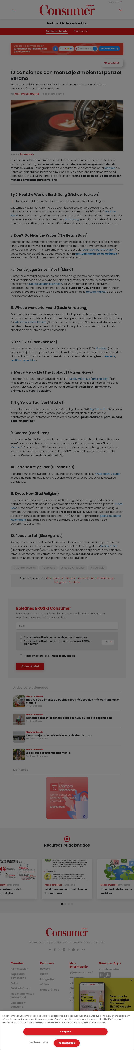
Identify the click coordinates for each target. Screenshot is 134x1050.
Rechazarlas (66, 1043)
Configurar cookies (39, 1042)
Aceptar (65, 1031)
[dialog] (67, 1030)
